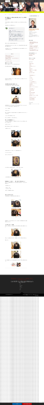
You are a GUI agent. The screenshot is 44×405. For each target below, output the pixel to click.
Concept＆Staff (21, 285)
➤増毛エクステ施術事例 (31, 59)
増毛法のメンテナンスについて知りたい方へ (33, 87)
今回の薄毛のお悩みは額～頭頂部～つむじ (9, 56)
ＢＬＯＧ (30, 76)
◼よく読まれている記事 (31, 72)
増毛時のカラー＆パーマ (31, 85)
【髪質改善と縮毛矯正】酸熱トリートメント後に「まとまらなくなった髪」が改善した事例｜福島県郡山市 (33, 43)
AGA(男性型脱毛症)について (32, 75)
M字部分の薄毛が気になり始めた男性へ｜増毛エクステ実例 (33, 48)
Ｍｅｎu (20, 284)
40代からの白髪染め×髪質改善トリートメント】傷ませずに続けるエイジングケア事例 (33, 50)
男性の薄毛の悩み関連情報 (32, 92)
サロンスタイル (31, 80)
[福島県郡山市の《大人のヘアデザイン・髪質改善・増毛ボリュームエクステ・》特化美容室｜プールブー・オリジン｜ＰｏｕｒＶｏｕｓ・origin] (7, 1)
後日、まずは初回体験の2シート (8, 57)
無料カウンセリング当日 (7, 55)
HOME (20, 283)
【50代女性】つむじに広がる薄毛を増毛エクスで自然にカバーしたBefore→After (33, 46)
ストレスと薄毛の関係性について (32, 81)
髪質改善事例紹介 (31, 55)
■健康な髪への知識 (31, 63)
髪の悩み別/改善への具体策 (31, 54)
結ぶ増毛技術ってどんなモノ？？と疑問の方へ (33, 95)
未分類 (30, 91)
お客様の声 (21, 286)
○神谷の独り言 (30, 71)
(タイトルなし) (30, 44)
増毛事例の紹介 (31, 84)
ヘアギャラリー (21, 287)
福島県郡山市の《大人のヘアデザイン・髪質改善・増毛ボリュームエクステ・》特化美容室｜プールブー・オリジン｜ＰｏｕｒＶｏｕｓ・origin (22, 279)
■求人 (30, 67)
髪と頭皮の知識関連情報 (31, 98)
